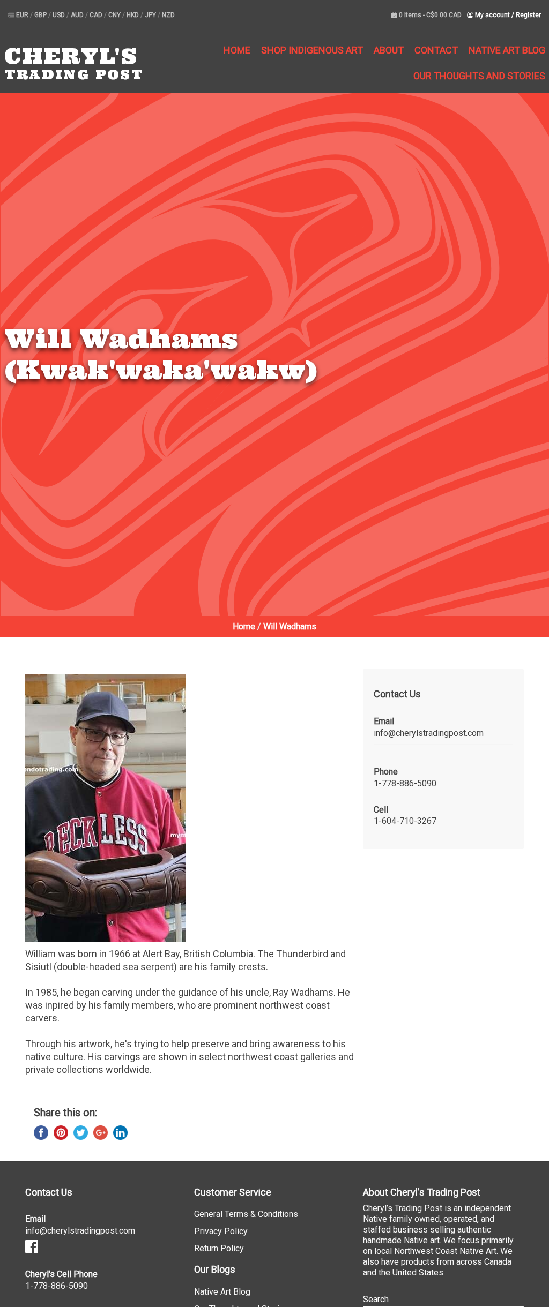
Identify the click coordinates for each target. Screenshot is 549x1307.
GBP (41, 15)
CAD (97, 15)
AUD (78, 15)
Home (237, 50)
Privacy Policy (221, 1231)
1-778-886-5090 (405, 783)
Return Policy (219, 1248)
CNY (115, 15)
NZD (168, 15)
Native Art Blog (507, 50)
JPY (151, 15)
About (389, 50)
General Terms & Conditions (246, 1214)
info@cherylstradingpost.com (429, 733)
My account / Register (507, 15)
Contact (436, 50)
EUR (23, 15)
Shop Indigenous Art (312, 50)
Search (376, 1299)
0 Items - (429, 15)
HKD (133, 15)
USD (59, 15)
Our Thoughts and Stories (479, 75)
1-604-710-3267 (405, 821)
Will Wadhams (289, 626)
